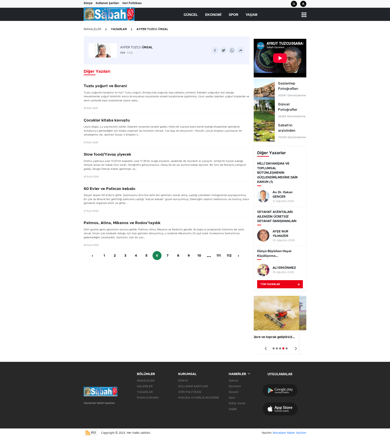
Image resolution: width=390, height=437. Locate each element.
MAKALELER (92, 29)
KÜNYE (183, 380)
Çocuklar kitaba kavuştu (107, 120)
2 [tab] (277, 348)
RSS (93, 432)
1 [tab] (274, 348)
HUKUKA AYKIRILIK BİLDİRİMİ (198, 397)
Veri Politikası (132, 3)
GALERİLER (145, 386)
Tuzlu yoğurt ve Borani (105, 86)
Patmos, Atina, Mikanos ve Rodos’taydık (122, 223)
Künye (88, 3)
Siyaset (233, 392)
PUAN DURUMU (148, 397)
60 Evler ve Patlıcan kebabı (109, 189)
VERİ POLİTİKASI (190, 392)
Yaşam (251, 15)
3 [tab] (280, 348)
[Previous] (265, 347)
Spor (233, 15)
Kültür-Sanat (237, 403)
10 (199, 255)
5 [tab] (287, 348)
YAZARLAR (119, 29)
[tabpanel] (280, 325)
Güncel (191, 15)
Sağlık (233, 409)
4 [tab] (283, 348)
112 (229, 255)
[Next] (295, 347)
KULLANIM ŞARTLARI (193, 386)
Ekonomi (213, 15)
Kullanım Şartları (107, 3)
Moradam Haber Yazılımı (289, 433)
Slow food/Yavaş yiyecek (107, 154)
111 (219, 255)
